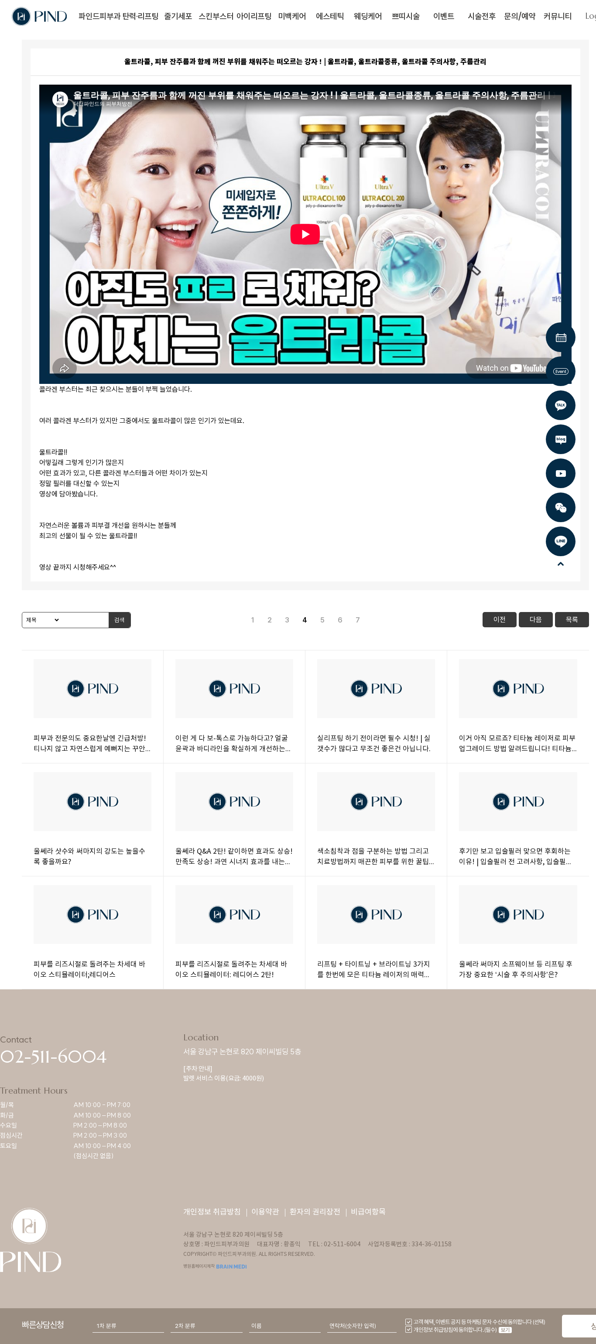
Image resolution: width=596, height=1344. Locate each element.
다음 (536, 620)
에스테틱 (330, 16)
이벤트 (443, 16)
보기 (505, 1330)
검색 (119, 619)
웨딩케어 (368, 16)
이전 (499, 620)
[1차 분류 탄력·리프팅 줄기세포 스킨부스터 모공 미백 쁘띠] (128, 1326)
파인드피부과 (99, 16)
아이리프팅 (253, 16)
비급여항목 (368, 1212)
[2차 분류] (206, 1326)
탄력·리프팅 (140, 16)
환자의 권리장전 (315, 1212)
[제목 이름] (41, 620)
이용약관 (265, 1212)
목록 (572, 620)
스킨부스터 (216, 16)
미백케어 (292, 16)
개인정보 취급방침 (212, 1212)
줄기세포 (178, 16)
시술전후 (482, 16)
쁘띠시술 (406, 16)
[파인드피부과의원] (39, 15)
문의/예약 (519, 16)
